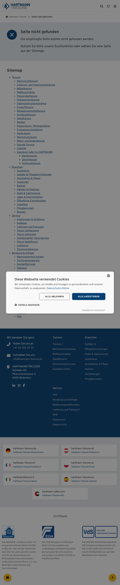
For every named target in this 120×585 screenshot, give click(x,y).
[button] (27, 305)
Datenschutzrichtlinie (58, 287)
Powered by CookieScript (93, 310)
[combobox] (108, 275)
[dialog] (60, 292)
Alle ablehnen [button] (54, 296)
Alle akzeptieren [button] (88, 296)
